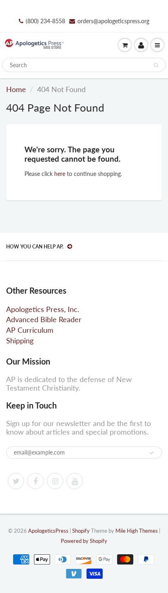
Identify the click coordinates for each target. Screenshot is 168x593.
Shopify (81, 530)
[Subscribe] (152, 452)
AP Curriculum (29, 329)
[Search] (156, 65)
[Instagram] (55, 481)
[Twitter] (16, 481)
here (59, 173)
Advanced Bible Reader (44, 319)
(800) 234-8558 (45, 21)
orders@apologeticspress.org (113, 21)
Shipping (19, 340)
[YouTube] (74, 481)
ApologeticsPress (48, 530)
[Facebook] (35, 481)
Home (16, 89)
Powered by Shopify (84, 541)
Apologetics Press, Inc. (42, 309)
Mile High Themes (136, 530)
